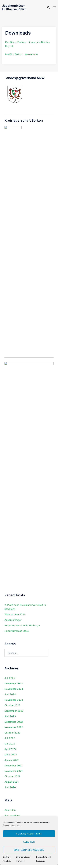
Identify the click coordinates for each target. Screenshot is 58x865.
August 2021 (11, 781)
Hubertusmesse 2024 (16, 630)
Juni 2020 (10, 787)
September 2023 (13, 710)
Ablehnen (29, 841)
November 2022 (13, 727)
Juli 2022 (9, 738)
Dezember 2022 (13, 721)
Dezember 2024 (13, 683)
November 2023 (13, 699)
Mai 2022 (9, 743)
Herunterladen (31, 54)
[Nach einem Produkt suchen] (48, 7)
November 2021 (13, 771)
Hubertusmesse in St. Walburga (22, 625)
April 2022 (10, 749)
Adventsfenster (13, 619)
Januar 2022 (11, 760)
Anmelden (10, 810)
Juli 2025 (9, 678)
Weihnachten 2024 (14, 614)
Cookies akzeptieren (29, 833)
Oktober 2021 (12, 776)
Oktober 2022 (12, 732)
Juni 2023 (10, 716)
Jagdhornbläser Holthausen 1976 (14, 7)
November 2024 (13, 688)
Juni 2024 (10, 694)
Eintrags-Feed (12, 815)
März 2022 (10, 754)
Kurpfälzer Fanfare (13, 54)
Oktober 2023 (12, 705)
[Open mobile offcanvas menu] (54, 7)
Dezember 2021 (13, 765)
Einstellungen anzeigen (29, 850)
